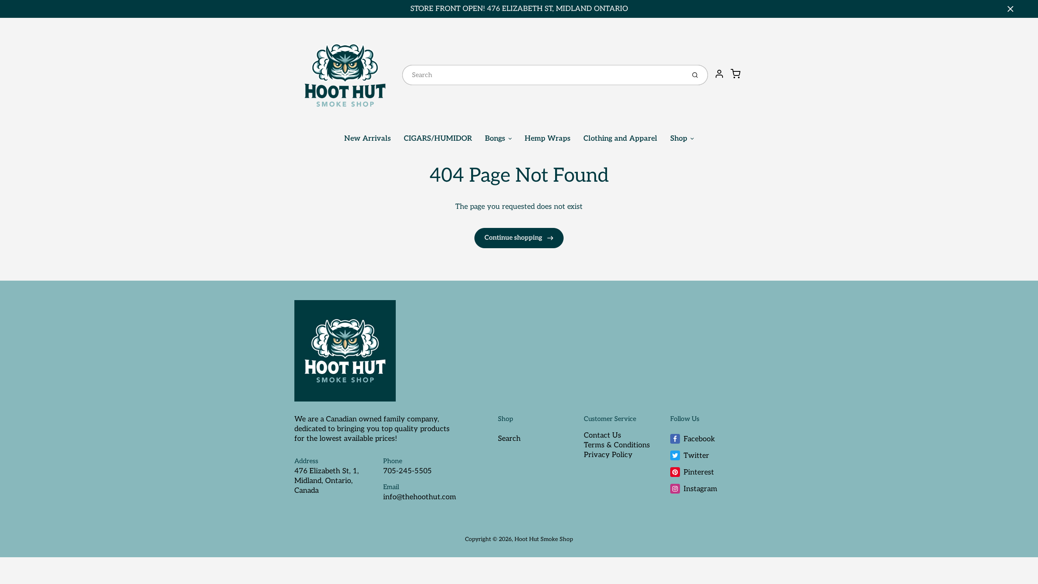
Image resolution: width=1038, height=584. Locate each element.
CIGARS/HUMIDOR (438, 138)
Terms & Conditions (617, 445)
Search (509, 438)
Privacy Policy (608, 455)
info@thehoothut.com (419, 497)
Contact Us (602, 435)
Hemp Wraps (547, 138)
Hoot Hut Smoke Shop (544, 539)
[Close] (1010, 9)
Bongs (495, 138)
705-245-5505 (407, 471)
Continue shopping (514, 238)
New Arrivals (367, 138)
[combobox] (543, 75)
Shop (678, 138)
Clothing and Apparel (620, 138)
